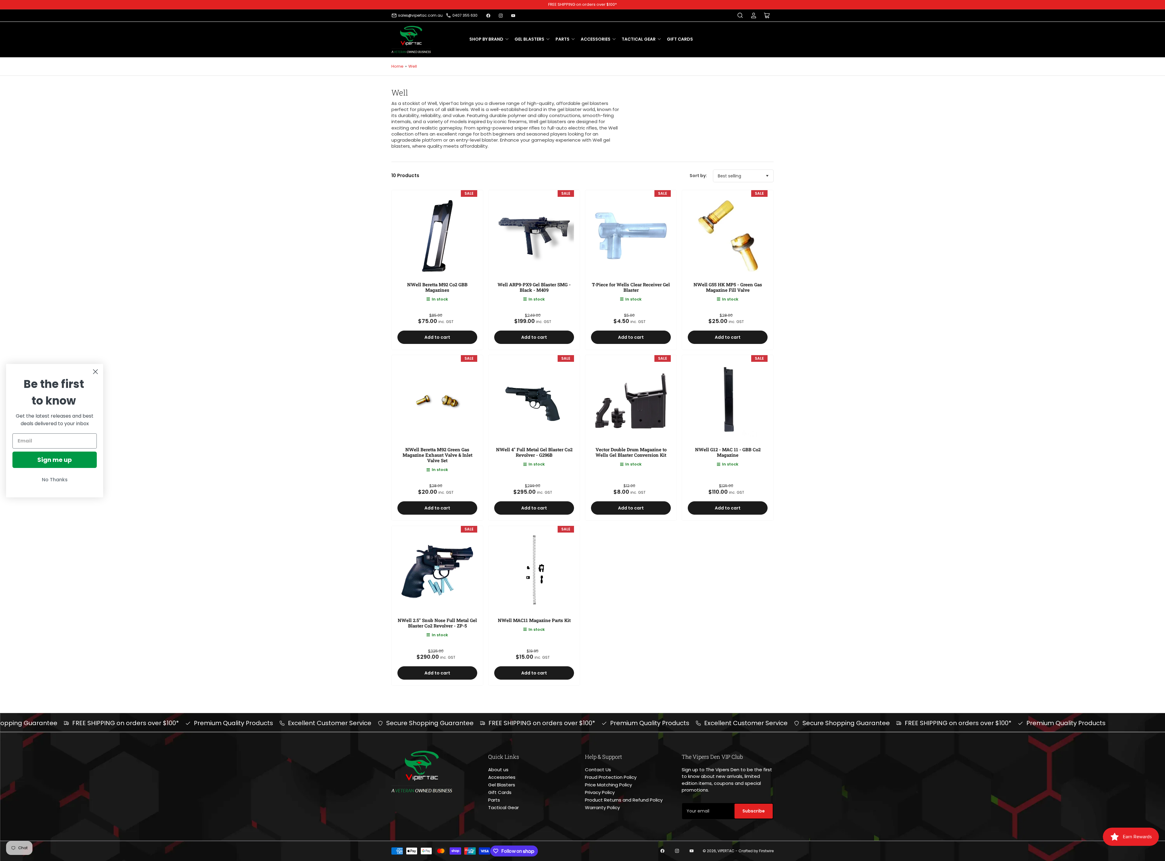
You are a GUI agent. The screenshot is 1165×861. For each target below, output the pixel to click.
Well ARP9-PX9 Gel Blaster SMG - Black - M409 (534, 287)
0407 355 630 (465, 15)
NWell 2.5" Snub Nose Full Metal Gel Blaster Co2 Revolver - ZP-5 (437, 623)
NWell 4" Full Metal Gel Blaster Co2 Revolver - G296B (534, 452)
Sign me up (54, 460)
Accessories (595, 39)
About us (498, 769)
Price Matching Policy (608, 785)
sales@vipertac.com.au (420, 15)
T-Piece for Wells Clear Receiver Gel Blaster (631, 287)
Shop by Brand (486, 39)
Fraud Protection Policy (611, 777)
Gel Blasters (529, 39)
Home (397, 66)
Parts (562, 39)
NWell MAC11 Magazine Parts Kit (534, 620)
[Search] (740, 15)
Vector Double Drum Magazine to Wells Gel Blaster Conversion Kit (631, 452)
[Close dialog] (95, 371)
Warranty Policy (602, 807)
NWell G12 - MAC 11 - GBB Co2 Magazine (728, 452)
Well (412, 66)
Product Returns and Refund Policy (624, 800)
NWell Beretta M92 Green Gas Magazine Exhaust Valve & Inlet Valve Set (437, 454)
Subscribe (753, 811)
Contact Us (598, 769)
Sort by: (698, 176)
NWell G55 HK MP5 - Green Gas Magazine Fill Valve (728, 287)
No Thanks (55, 479)
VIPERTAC (726, 850)
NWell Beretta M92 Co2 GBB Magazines (437, 287)
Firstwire (766, 850)
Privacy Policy (600, 792)
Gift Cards (680, 39)
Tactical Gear (639, 39)
